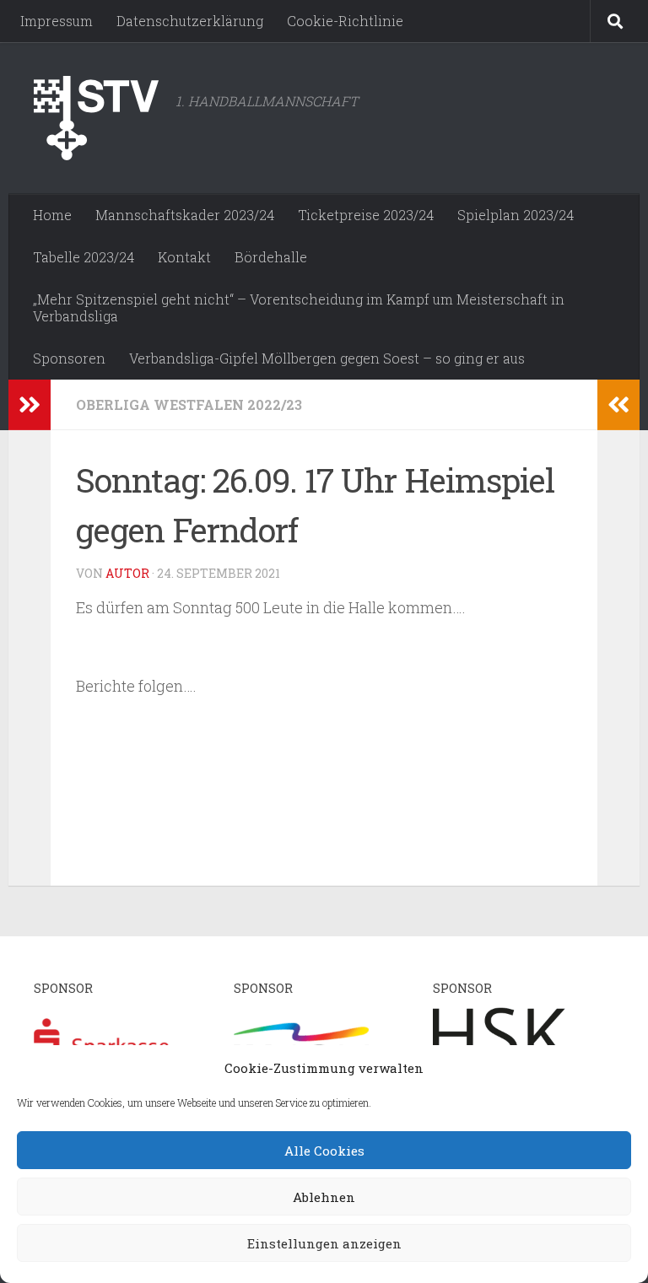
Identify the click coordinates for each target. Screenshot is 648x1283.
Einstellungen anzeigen (324, 1243)
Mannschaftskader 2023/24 (184, 215)
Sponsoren (69, 358)
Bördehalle (271, 257)
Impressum (56, 21)
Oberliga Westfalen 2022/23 (189, 404)
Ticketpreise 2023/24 (366, 215)
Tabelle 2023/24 (83, 257)
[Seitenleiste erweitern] (29, 405)
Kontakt (184, 257)
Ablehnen (324, 1197)
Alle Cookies (324, 1150)
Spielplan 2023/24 (515, 215)
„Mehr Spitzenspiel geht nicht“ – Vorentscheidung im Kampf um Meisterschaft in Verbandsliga (298, 307)
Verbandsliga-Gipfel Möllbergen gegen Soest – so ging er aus (327, 358)
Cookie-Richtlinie (345, 21)
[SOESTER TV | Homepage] (96, 118)
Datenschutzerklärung (189, 21)
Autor (127, 573)
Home (52, 215)
